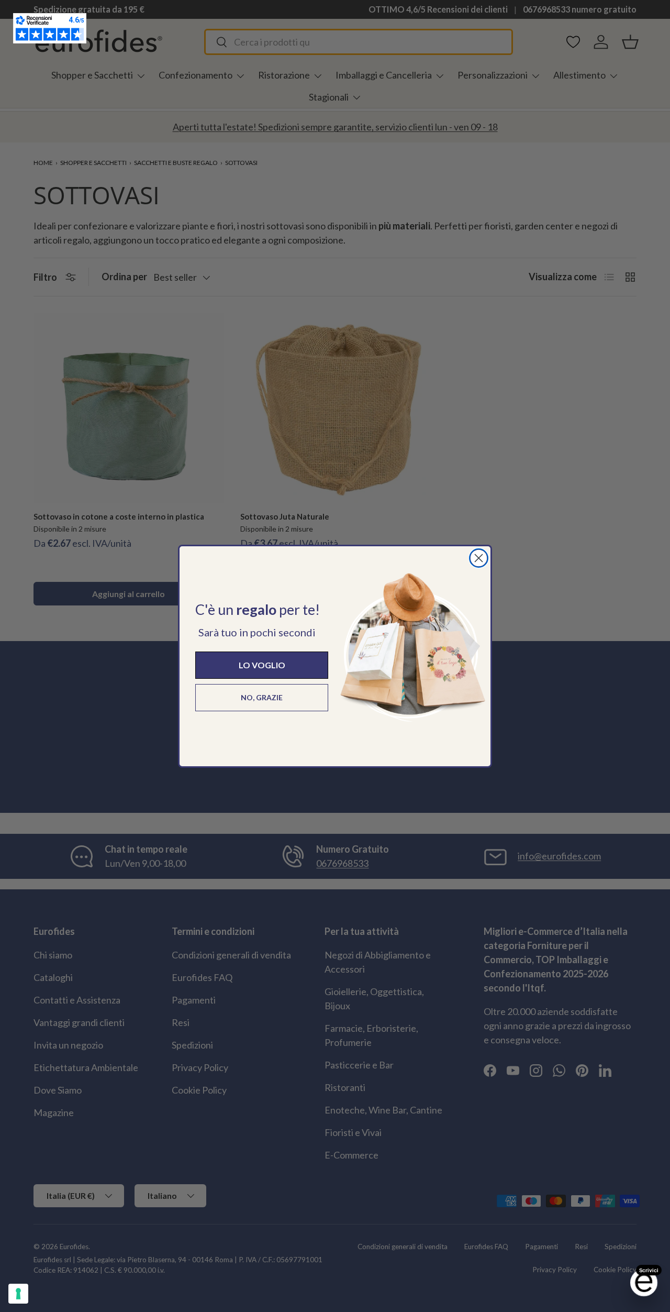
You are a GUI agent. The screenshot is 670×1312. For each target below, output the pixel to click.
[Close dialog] (479, 558)
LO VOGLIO (262, 665)
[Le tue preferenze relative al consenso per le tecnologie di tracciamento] (18, 1294)
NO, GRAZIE (262, 697)
